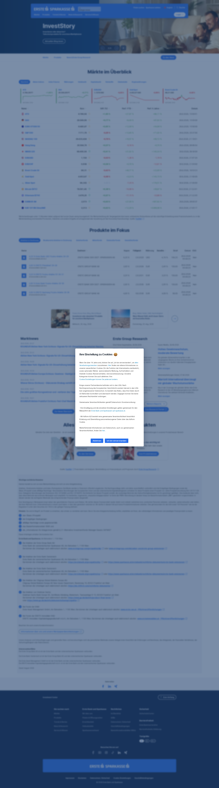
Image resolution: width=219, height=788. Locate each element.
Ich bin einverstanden (116, 441)
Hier (109, 365)
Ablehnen (97, 441)
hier (103, 431)
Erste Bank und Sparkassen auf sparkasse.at (108, 411)
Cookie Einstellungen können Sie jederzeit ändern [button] (98, 379)
